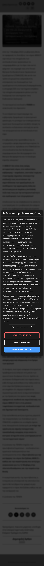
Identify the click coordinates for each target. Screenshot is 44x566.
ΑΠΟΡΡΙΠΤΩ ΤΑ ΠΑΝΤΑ (22, 335)
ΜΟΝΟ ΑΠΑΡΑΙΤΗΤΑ (22, 342)
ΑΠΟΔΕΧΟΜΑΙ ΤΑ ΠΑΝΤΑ (22, 350)
